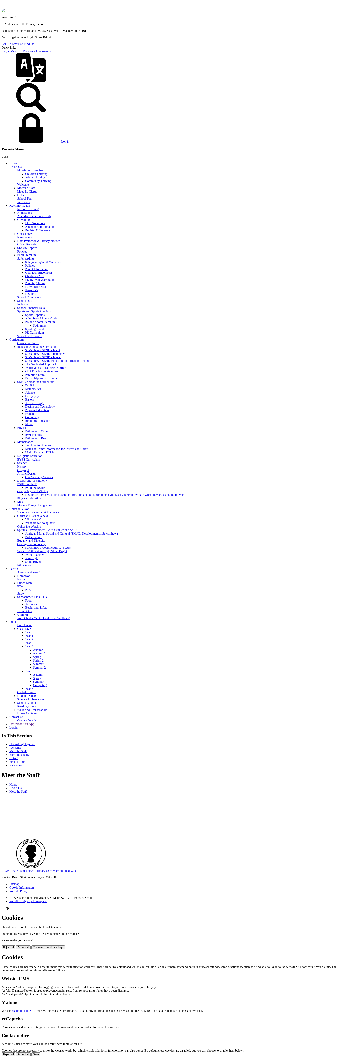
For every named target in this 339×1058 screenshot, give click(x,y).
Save (36, 1054)
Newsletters (24, 237)
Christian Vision (19, 508)
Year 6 (29, 688)
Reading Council (27, 706)
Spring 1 (38, 657)
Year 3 (29, 642)
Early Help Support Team (41, 378)
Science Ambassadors (30, 699)
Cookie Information (21, 887)
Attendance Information (40, 226)
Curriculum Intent (28, 343)
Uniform (22, 614)
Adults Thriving (35, 177)
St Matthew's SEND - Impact (43, 357)
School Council (26, 702)
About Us (15, 166)
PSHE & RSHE (35, 487)
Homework (24, 575)
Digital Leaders (26, 695)
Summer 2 (39, 667)
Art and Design (34, 403)
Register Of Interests (37, 230)
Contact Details (26, 720)
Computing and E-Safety (32, 491)
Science (30, 392)
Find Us (29, 44)
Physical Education (37, 410)
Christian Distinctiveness (32, 516)
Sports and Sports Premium (34, 311)
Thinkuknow (44, 51)
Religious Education (37, 420)
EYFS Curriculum (28, 459)
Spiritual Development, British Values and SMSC (47, 530)
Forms (21, 579)
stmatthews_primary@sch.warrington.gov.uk (48, 870)
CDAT (21, 195)
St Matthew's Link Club (32, 597)
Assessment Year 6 (28, 572)
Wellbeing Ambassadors (32, 709)
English (30, 385)
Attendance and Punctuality (34, 216)
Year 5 (29, 671)
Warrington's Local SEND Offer (45, 367)
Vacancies (23, 202)
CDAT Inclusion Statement (42, 371)
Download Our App (21, 724)
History (29, 399)
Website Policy (18, 891)
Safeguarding (25, 258)
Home (13, 163)
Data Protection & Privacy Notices (38, 241)
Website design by (28, 901)
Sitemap (14, 884)
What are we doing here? (40, 523)
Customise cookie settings (48, 947)
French (29, 413)
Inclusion (23, 304)
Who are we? (33, 519)
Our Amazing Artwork (39, 477)
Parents (13, 568)
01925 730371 (11, 870)
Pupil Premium (26, 255)
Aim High (31, 558)
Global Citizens (26, 692)
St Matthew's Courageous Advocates (48, 547)
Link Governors (35, 223)
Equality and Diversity (31, 540)
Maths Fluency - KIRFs (40, 452)
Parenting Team (35, 283)
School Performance (29, 336)
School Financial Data (31, 308)
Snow (21, 593)
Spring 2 (38, 660)
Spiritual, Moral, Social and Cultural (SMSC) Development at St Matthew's (71, 533)
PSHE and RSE (27, 484)
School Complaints (29, 297)
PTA (20, 586)
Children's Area (34, 276)
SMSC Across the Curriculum (35, 382)
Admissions (24, 212)
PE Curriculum (34, 332)
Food (28, 600)
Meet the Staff (26, 188)
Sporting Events (35, 329)
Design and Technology (40, 406)
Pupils (13, 621)
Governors (23, 219)
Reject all (8, 947)
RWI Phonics (33, 434)
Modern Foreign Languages (34, 505)
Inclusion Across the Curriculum (37, 346)
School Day (24, 300)
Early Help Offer (35, 286)
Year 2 (29, 639)
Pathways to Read (36, 438)
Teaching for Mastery (38, 445)
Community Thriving (38, 181)
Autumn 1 (39, 650)
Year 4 (29, 646)
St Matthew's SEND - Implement (45, 353)
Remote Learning (28, 209)
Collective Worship (29, 526)
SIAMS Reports (27, 248)
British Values (33, 537)
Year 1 (29, 635)
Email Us (17, 44)
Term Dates (24, 611)
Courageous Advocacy (31, 544)
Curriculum (16, 339)
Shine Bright (33, 561)
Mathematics (33, 389)
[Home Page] (3, 10)
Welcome (23, 184)
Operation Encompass (38, 272)
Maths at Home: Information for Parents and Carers (56, 449)
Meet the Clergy (27, 191)
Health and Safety (36, 607)
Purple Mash (9, 51)
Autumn (38, 674)
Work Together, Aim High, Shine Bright (42, 551)
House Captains (27, 713)
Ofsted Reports (26, 244)
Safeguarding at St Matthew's (43, 262)
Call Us (6, 44)
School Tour (25, 198)
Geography (32, 396)
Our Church (24, 233)
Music (29, 424)
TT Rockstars (26, 51)
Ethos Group (25, 565)
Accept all (23, 947)
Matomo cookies (21, 1010)
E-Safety (30, 293)
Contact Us (16, 717)
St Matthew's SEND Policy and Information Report (57, 360)
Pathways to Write (36, 431)
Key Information (19, 205)
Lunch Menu (25, 583)
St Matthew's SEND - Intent (42, 350)
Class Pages (24, 628)
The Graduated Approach (41, 364)
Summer (38, 681)
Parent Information (36, 269)
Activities (31, 604)
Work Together (34, 554)
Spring (37, 678)
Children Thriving (36, 174)
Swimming (39, 325)
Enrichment (24, 625)
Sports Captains (35, 315)
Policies (22, 251)
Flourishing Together (30, 170)
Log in (65, 141)
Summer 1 (39, 664)
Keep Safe (31, 290)
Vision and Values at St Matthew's (38, 512)
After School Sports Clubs (41, 318)
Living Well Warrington (40, 279)
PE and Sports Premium (40, 322)
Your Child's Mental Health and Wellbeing (43, 618)
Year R (29, 632)
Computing (32, 417)
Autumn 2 (39, 653)
